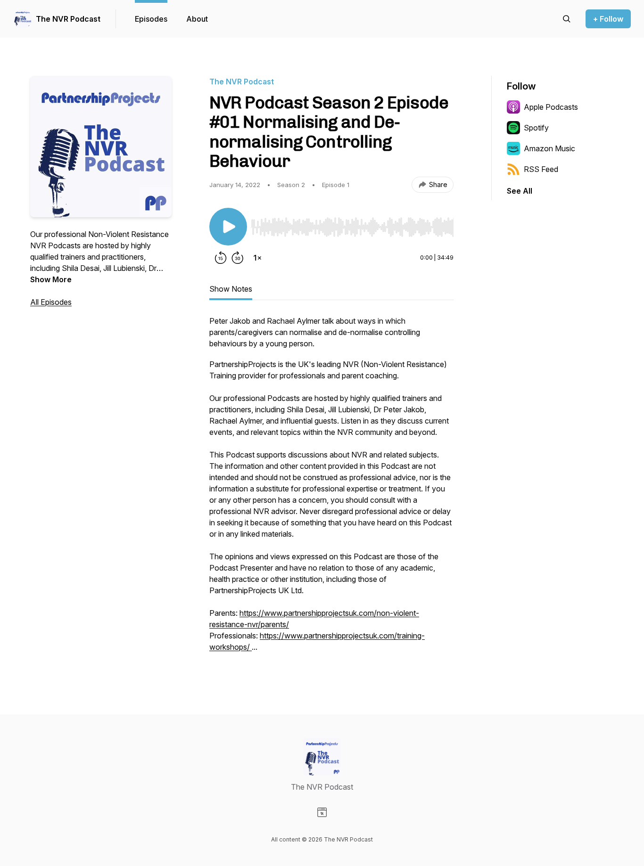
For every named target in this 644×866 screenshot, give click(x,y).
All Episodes (51, 302)
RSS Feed (541, 169)
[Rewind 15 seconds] (220, 257)
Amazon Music (549, 148)
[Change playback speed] (257, 257)
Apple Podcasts (551, 107)
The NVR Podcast (68, 19)
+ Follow (608, 19)
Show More (51, 279)
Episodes (151, 19)
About (197, 19)
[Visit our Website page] (322, 812)
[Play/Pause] (228, 226)
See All (519, 191)
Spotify (536, 127)
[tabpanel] (331, 488)
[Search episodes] (566, 19)
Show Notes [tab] (230, 289)
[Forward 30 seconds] (237, 257)
